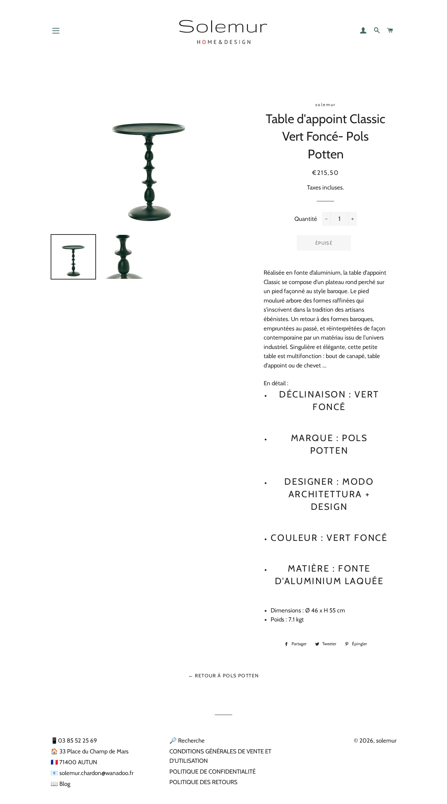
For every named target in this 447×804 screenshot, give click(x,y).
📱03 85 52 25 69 (74, 740)
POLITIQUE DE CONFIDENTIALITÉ (212, 771)
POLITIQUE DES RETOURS (203, 782)
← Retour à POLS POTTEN (223, 675)
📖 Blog (60, 783)
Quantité (305, 218)
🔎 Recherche (187, 740)
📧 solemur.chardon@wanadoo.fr (92, 772)
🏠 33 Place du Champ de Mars (90, 751)
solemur (386, 740)
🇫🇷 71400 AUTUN (74, 762)
